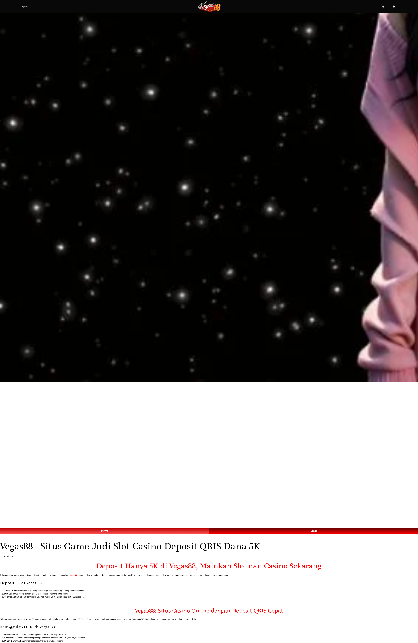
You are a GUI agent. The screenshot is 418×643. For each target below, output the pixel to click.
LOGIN (313, 531)
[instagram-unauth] (374, 6)
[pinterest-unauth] (383, 6)
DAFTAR (105, 531)
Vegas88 (25, 6)
